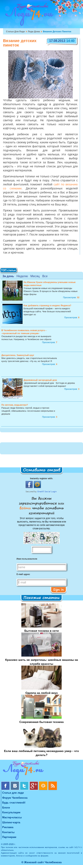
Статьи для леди (15, 31)
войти (26, 508)
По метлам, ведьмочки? (14, 404)
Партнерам (9, 837)
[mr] (43, 782)
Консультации (11, 812)
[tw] (24, 782)
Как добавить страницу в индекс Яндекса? (47, 305)
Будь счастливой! (13, 802)
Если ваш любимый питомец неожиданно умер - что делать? (41, 753)
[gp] (34, 782)
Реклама (7, 827)
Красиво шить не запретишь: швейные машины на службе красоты (41, 662)
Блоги (6, 807)
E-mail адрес (23, 574)
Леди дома (34, 31)
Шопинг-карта (11, 822)
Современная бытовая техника (41, 722)
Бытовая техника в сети (41, 631)
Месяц (35, 276)
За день (8, 276)
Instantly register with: (41, 478)
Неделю (22, 276)
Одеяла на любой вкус (41, 693)
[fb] (5, 782)
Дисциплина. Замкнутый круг (17, 355)
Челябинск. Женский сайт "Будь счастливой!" (28, 15)
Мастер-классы (12, 817)
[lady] (41, 771)
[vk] (15, 782)
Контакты (8, 832)
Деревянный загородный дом (40, 379)
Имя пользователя (27, 558)
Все (45, 276)
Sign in (58, 589)
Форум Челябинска (14, 797)
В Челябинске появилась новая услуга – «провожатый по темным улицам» (24, 332)
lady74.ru (78, 847)
